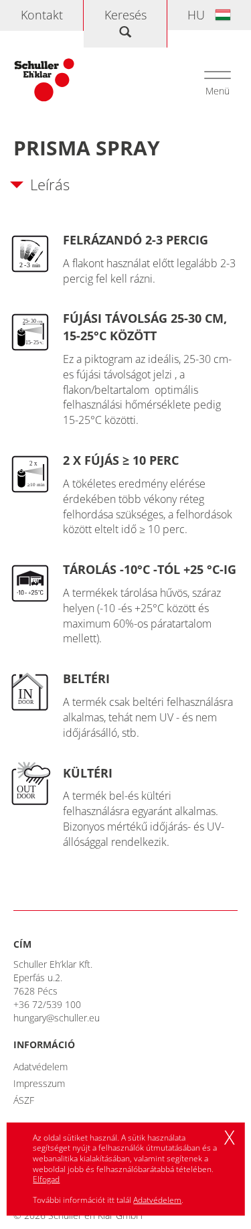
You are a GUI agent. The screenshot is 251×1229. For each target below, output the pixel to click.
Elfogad (46, 1179)
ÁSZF (23, 1100)
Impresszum (39, 1083)
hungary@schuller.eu (56, 1017)
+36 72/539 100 (47, 1004)
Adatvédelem (40, 1066)
